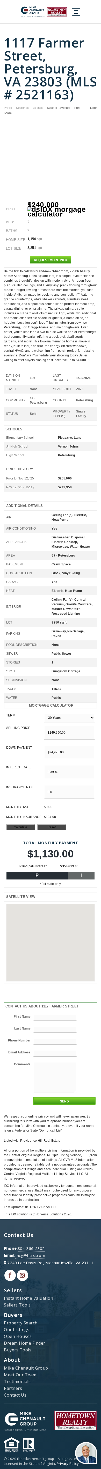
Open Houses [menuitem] (18, 1336)
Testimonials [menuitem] (17, 1381)
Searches (22, 107)
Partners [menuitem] (13, 1388)
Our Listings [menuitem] (16, 1329)
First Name (22, 1016)
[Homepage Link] (25, 1420)
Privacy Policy (68, 1463)
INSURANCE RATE (20, 787)
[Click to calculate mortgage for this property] (62, 211)
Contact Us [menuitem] (15, 1395)
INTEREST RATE (18, 767)
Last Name (22, 1028)
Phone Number (19, 1040)
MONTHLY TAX (17, 807)
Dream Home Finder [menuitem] (24, 1343)
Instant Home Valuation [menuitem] (28, 1298)
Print (77, 107)
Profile (8, 107)
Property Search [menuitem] (21, 1323)
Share (8, 112)
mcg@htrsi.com (30, 1255)
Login (93, 107)
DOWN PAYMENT (19, 747)
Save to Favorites (58, 107)
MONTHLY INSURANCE (23, 817)
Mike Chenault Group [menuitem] (26, 1368)
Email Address (19, 1052)
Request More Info (50, 260)
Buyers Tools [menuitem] (17, 1350)
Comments (22, 1064)
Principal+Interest (33, 866)
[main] (50, 620)
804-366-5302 (31, 1248)
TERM (10, 715)
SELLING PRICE (18, 728)
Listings (38, 107)
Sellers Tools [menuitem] (17, 1305)
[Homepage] (44, 11)
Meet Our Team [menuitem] (20, 1375)
